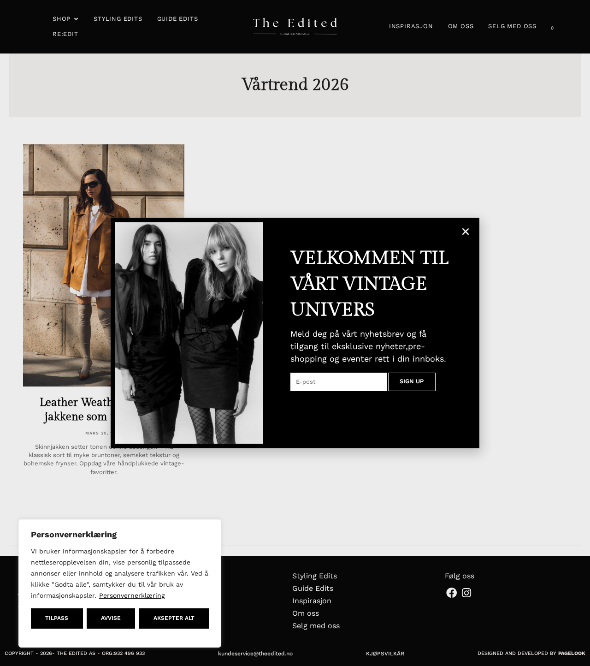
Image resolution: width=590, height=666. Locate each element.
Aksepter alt (174, 618)
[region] (119, 583)
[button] (465, 231)
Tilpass (56, 618)
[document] (295, 333)
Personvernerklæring (132, 595)
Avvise (111, 618)
